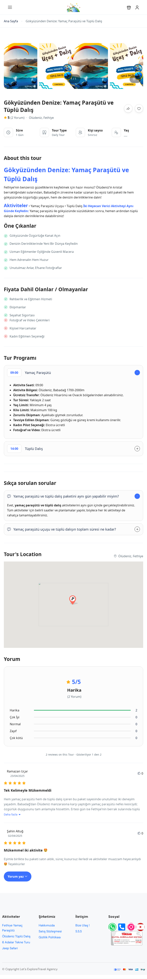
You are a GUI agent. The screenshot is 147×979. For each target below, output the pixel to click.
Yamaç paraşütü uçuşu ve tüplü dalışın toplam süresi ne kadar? (64, 529)
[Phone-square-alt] (122, 927)
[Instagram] (131, 927)
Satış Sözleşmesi (50, 931)
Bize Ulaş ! (82, 925)
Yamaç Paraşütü (30, 372)
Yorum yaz (16, 876)
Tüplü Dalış (26, 448)
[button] (129, 7)
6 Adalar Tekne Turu (16, 942)
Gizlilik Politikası (50, 937)
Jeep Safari (10, 948)
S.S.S (78, 931)
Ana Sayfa (11, 21)
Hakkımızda (47, 925)
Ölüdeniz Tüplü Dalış (16, 936)
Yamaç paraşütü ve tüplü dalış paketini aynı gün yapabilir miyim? (66, 496)
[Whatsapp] (112, 927)
